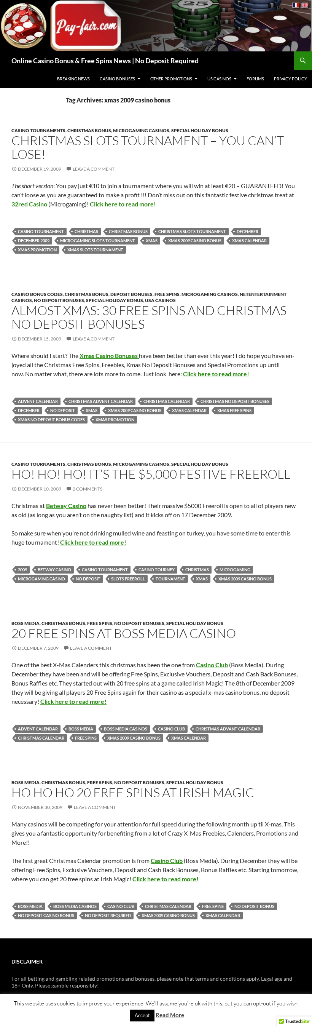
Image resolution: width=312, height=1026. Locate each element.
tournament (170, 578)
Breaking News (73, 78)
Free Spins (167, 294)
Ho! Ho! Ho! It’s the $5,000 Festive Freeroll (150, 474)
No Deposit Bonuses (59, 300)
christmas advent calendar (100, 401)
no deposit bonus (254, 906)
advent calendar (38, 401)
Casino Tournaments (38, 130)
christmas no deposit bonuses (235, 401)
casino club (171, 728)
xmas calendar (249, 240)
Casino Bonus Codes (37, 294)
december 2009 (33, 240)
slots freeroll (128, 578)
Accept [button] (142, 1015)
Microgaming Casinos (141, 130)
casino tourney (156, 569)
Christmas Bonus (89, 130)
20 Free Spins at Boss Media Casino (123, 633)
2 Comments (87, 489)
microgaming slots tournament (97, 240)
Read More (170, 1015)
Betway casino (54, 569)
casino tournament (41, 231)
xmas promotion (37, 249)
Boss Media (25, 623)
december (247, 231)
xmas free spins (234, 410)
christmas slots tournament (192, 231)
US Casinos (219, 78)
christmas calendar (166, 401)
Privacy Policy (290, 78)
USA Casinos (160, 300)
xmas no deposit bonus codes (51, 419)
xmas (152, 240)
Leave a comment (94, 169)
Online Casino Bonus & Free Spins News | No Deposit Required (105, 60)
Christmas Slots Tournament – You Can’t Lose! (147, 147)
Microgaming (235, 569)
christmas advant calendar (228, 728)
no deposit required (108, 915)
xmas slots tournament (95, 249)
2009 (22, 569)
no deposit (62, 410)
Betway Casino (66, 505)
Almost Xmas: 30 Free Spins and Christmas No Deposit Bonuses (149, 317)
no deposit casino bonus (46, 915)
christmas (86, 231)
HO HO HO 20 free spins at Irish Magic (132, 792)
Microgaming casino (41, 578)
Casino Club (212, 664)
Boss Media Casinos (125, 728)
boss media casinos (75, 906)
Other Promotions (171, 78)
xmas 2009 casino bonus (194, 240)
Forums (255, 78)
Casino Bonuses (117, 78)
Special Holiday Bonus (199, 130)
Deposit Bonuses (131, 294)
